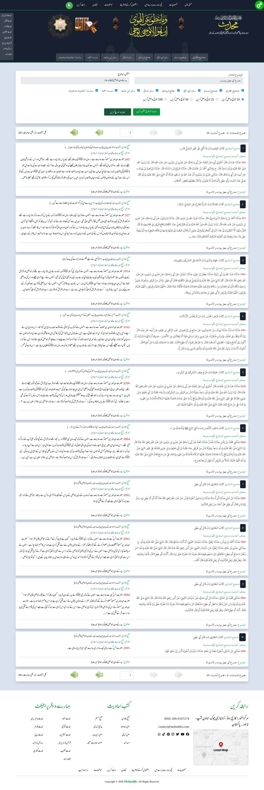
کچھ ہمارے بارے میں (153, 5)
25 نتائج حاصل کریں (205, 99)
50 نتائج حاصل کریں (179, 99)
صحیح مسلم (180, 57)
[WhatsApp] (159, 735)
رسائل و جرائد (7, 49)
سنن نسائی (127, 57)
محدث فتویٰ (8, 21)
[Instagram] (173, 735)
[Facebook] (187, 735)
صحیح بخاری (199, 57)
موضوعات (109, 5)
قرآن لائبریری (7, 43)
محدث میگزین (7, 32)
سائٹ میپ (83, 770)
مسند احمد (92, 57)
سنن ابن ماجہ (110, 57)
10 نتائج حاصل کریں (231, 99)
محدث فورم (8, 27)
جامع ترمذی (144, 57)
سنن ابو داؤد (162, 57)
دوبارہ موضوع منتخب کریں (146, 111)
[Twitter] (177, 735)
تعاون (94, 5)
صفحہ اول (188, 5)
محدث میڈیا (8, 38)
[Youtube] (182, 735)
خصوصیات (173, 5)
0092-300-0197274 (176, 719)
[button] (69, 5)
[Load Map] (221, 747)
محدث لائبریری (7, 15)
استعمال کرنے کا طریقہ (128, 5)
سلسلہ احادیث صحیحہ (70, 57)
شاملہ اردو (9, 54)
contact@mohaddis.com (173, 727)
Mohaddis (130, 781)
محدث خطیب (65, 751)
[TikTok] (163, 735)
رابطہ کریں (81, 5)
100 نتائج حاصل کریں (153, 99)
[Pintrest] (168, 735)
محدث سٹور (66, 719)
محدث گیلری (38, 751)
